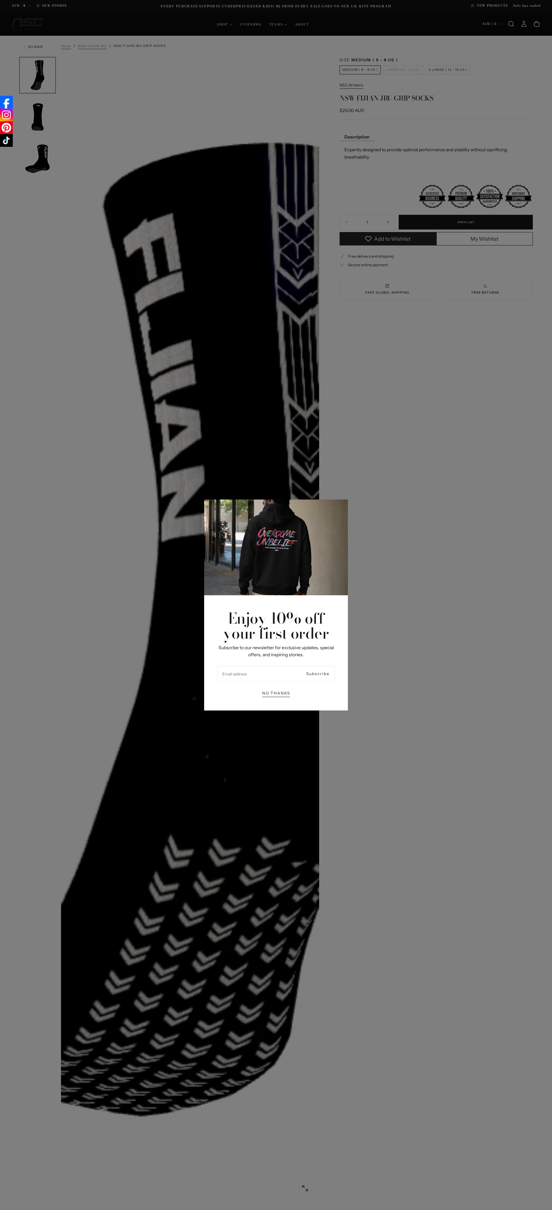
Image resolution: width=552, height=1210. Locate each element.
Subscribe (318, 673)
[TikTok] (6, 140)
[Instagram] (6, 115)
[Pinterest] (6, 127)
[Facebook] (6, 102)
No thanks (276, 693)
